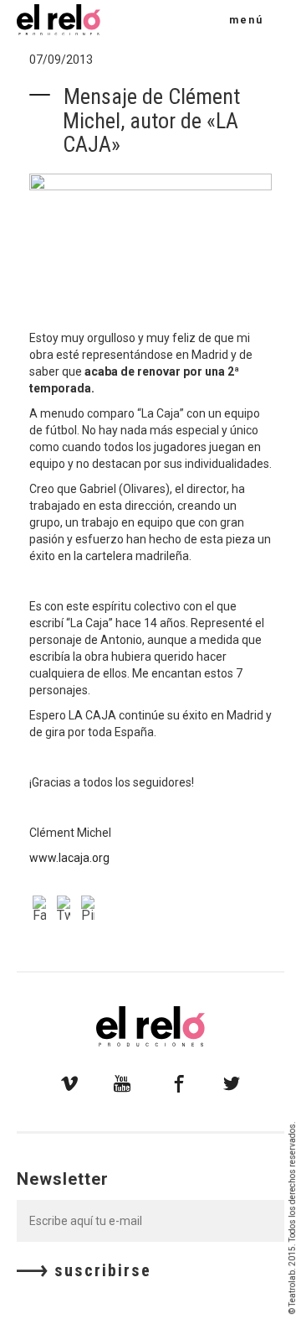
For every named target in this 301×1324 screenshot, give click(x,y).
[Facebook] (41, 910)
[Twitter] (66, 910)
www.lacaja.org (69, 857)
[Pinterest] (90, 910)
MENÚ (246, 20)
